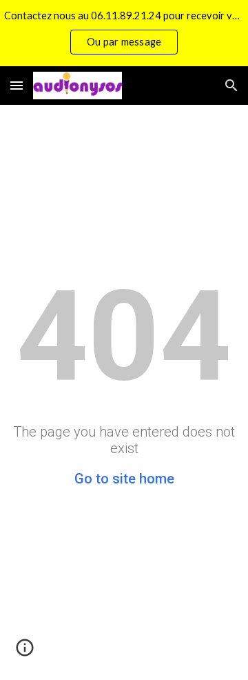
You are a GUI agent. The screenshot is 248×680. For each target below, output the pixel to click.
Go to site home (124, 478)
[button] (16, 85)
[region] (124, 33)
